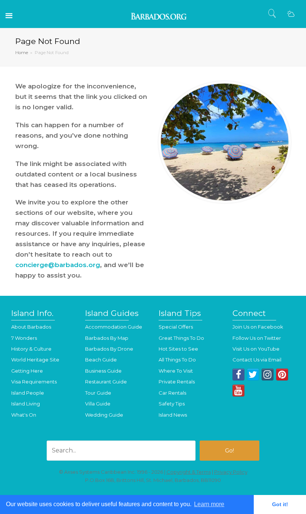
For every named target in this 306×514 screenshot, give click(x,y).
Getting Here (27, 371)
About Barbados (31, 327)
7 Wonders (24, 338)
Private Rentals (177, 382)
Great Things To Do (181, 338)
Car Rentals (172, 393)
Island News (173, 415)
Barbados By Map (106, 338)
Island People (27, 393)
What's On (23, 415)
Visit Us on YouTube (256, 349)
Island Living (25, 404)
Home (21, 52)
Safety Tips (172, 404)
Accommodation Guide (113, 327)
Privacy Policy (230, 472)
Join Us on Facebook (257, 327)
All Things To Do (177, 360)
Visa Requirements (34, 382)
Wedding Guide (104, 415)
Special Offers (176, 327)
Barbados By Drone (109, 349)
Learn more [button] (209, 504)
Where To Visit (176, 371)
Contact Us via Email (256, 360)
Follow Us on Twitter (256, 338)
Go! (229, 450)
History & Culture (31, 349)
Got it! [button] (280, 504)
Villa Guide (97, 404)
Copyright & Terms (188, 472)
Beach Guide (101, 360)
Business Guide (103, 371)
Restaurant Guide (106, 382)
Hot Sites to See (178, 349)
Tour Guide (98, 393)
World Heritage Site (35, 360)
